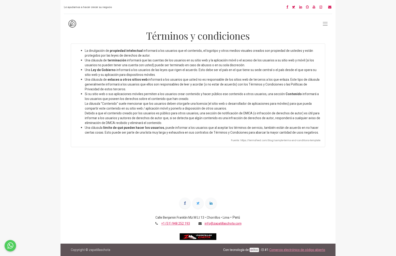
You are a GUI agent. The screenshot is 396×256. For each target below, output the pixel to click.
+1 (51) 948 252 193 (175, 223)
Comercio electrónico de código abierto (297, 250)
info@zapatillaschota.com (223, 223)
